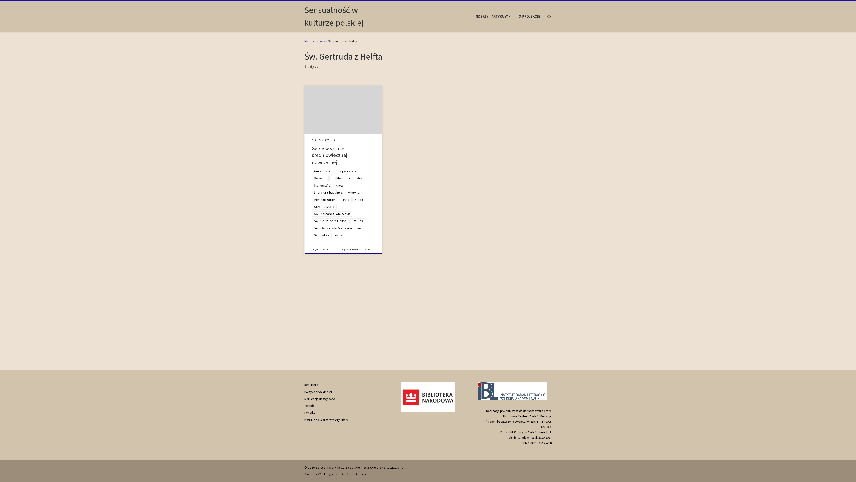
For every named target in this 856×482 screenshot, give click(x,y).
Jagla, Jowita (320, 249)
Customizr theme (357, 474)
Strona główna (314, 41)
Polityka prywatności (318, 392)
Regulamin (311, 385)
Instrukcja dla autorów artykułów (326, 420)
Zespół (309, 406)
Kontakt (309, 413)
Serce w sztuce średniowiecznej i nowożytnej (331, 155)
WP (319, 474)
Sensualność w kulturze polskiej (338, 468)
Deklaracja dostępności (319, 399)
